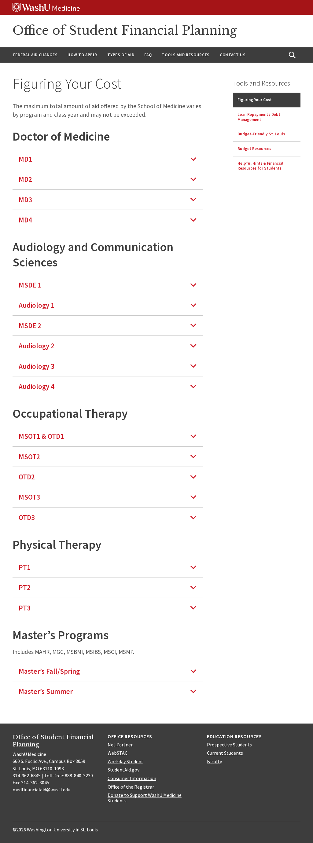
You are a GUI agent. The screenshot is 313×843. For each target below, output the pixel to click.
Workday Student (125, 761)
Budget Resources (254, 148)
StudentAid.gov (123, 770)
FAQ (148, 54)
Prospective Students (229, 745)
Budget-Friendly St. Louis (261, 134)
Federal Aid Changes (35, 54)
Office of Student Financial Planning (125, 30)
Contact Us (233, 54)
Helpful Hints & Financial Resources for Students (260, 166)
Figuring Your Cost (255, 99)
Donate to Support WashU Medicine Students (145, 798)
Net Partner (120, 745)
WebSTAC (117, 753)
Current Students (225, 753)
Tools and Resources (186, 54)
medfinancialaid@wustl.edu (41, 789)
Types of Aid (120, 54)
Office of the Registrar (131, 787)
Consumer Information (132, 778)
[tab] (108, 159)
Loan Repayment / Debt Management (259, 117)
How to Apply (82, 54)
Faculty (214, 761)
